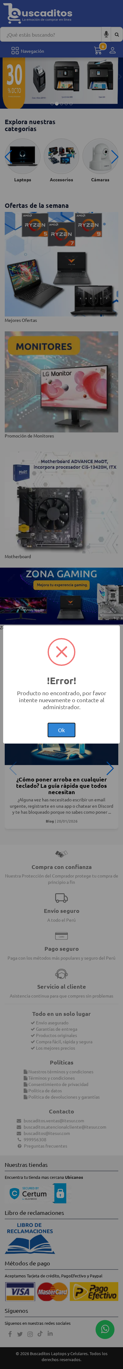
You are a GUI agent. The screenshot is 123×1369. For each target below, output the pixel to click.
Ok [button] (61, 730)
